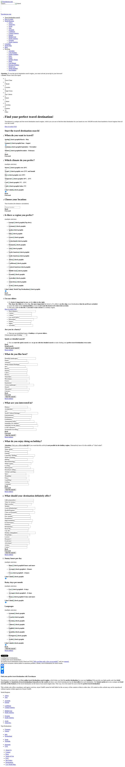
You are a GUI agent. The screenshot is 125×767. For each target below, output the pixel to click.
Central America (14, 33)
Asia (10, 28)
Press (7, 754)
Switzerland (8, 736)
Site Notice (8, 760)
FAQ (15, 126)
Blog (6, 47)
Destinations (9, 762)
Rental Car (12, 67)
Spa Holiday (12, 70)
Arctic (10, 26)
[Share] (62, 672)
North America (13, 38)
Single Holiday (13, 68)
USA (6, 746)
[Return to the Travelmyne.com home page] (7, 1)
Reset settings (9, 350)
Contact (7, 752)
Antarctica (12, 24)
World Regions (9, 21)
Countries (8, 44)
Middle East (12, 37)
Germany (7, 729)
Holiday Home (13, 59)
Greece (7, 731)
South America (13, 42)
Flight (10, 58)
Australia (11, 30)
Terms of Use (9, 756)
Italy (6, 734)
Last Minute (12, 63)
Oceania (11, 40)
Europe (11, 35)
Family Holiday (13, 54)
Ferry (10, 56)
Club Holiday (13, 52)
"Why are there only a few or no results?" (46, 661)
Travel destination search (12, 17)
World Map (8, 45)
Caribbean (12, 31)
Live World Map (10, 764)
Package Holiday (14, 65)
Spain (6, 739)
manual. (66, 661)
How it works (9, 19)
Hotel (10, 61)
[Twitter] (62, 668)
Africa (10, 23)
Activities (11, 51)
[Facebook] (62, 665)
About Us (8, 750)
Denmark (7, 744)
